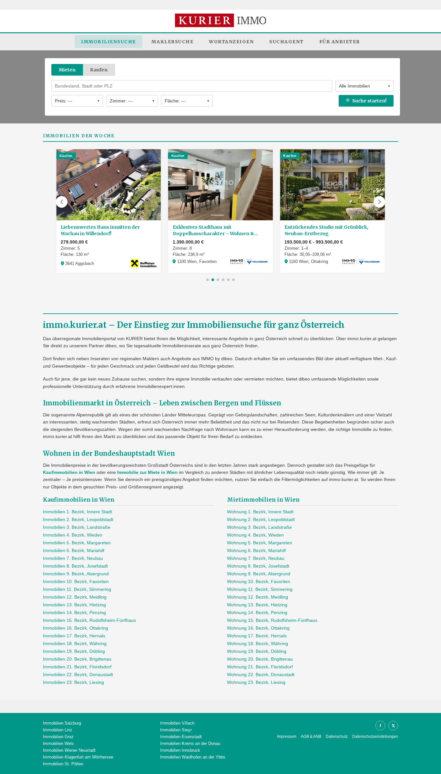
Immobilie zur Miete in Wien (147, 472)
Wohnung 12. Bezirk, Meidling (257, 597)
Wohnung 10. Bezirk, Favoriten (258, 581)
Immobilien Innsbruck (180, 750)
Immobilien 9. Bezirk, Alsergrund (76, 573)
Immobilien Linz (57, 729)
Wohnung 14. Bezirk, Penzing (257, 612)
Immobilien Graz (58, 736)
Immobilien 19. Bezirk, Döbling (74, 651)
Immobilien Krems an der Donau (190, 743)
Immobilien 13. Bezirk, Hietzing (74, 604)
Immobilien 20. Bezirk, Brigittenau (77, 659)
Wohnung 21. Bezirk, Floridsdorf (260, 666)
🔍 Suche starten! (366, 101)
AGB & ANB (311, 736)
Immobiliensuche (108, 42)
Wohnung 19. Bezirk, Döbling (256, 651)
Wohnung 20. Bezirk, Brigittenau (260, 659)
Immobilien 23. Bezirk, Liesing (73, 682)
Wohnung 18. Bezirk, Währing (257, 643)
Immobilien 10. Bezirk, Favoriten (76, 581)
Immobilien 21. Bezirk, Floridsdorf (77, 666)
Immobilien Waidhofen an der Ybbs (192, 757)
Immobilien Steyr (176, 729)
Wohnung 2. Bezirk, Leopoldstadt (261, 519)
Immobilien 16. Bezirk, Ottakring (75, 628)
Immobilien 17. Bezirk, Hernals (74, 635)
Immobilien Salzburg (62, 723)
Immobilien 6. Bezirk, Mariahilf (73, 550)
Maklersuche (172, 42)
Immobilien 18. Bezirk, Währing (75, 643)
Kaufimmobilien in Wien (69, 472)
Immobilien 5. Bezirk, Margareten (77, 542)
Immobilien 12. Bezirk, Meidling (75, 597)
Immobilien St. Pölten (63, 763)
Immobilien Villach (177, 723)
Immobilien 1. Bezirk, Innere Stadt (77, 511)
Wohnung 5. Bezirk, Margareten (259, 542)
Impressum (286, 736)
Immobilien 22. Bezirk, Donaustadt (78, 674)
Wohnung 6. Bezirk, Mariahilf (256, 550)
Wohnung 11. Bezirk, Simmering (259, 589)
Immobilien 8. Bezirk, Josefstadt (75, 566)
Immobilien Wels (58, 743)
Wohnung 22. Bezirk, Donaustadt (260, 674)
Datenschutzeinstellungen (375, 736)
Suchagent (286, 42)
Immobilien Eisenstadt (181, 736)
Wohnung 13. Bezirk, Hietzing (257, 604)
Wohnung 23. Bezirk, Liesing (256, 682)
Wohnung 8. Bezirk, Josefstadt (258, 566)
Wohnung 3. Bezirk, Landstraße (259, 527)
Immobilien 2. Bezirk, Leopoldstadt (78, 519)
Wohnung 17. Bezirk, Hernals (257, 635)
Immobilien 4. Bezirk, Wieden (72, 535)
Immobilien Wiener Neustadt (69, 750)
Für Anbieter (339, 42)
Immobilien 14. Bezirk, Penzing (74, 612)
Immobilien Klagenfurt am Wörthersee (78, 757)
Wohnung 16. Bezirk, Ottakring (258, 628)
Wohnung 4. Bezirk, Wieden (255, 535)
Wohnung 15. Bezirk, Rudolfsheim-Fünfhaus (272, 620)
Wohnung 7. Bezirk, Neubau (255, 558)
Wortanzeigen (231, 42)
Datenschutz (337, 736)
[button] (61, 202)
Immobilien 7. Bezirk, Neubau (73, 558)
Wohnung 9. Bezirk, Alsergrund (258, 573)
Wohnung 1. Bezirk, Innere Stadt (260, 511)
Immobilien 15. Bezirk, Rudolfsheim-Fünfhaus (89, 620)
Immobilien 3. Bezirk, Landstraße (76, 527)
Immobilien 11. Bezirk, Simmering (77, 589)
